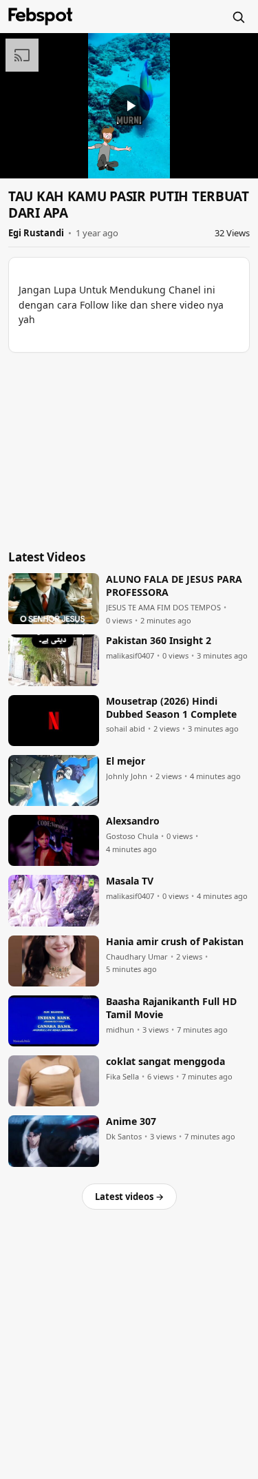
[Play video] (129, 105)
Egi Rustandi (36, 233)
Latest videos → (129, 1196)
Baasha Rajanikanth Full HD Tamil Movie (171, 1008)
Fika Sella (122, 1077)
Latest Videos (46, 557)
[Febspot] (40, 16)
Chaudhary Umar (137, 957)
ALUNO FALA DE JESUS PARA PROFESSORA (174, 586)
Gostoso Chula (132, 836)
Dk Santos (124, 1136)
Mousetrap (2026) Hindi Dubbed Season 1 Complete (171, 708)
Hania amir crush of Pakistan (175, 941)
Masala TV (129, 881)
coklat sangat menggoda (165, 1061)
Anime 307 (131, 1121)
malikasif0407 (130, 656)
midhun (120, 1030)
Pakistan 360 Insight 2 (158, 640)
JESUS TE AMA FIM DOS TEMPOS (163, 607)
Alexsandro (133, 821)
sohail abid (125, 729)
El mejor (125, 761)
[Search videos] (238, 16)
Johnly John (126, 776)
